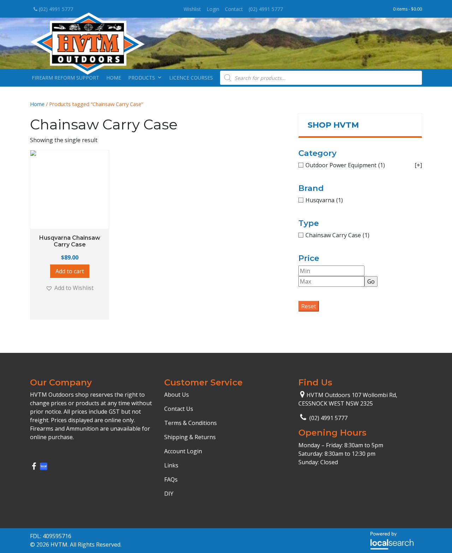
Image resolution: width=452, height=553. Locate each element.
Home (113, 77)
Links (171, 465)
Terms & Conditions (190, 423)
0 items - (407, 9)
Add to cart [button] (69, 271)
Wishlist (192, 9)
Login (213, 9)
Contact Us (178, 409)
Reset (308, 306)
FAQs (171, 479)
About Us (176, 394)
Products (141, 77)
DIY (168, 493)
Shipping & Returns (190, 437)
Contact (234, 9)
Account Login (183, 451)
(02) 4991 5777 (55, 9)
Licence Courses (191, 77)
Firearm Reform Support (65, 77)
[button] (69, 288)
